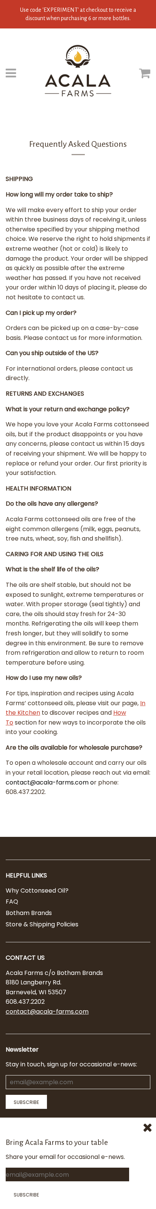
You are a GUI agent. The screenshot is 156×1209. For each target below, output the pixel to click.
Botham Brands (29, 913)
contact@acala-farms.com (47, 1011)
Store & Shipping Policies (42, 924)
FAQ (12, 901)
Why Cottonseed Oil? (37, 890)
